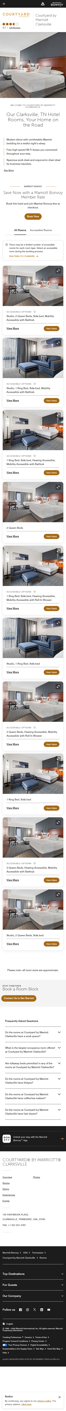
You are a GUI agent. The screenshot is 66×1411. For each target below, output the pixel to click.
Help (5, 1353)
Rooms (6, 1183)
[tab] (20, 230)
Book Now (33, 216)
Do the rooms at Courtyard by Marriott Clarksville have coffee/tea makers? (26, 1096)
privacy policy (44, 1401)
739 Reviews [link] (14, 28)
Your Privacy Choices (17, 1345)
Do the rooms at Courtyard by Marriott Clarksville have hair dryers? (26, 1111)
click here (26, 1404)
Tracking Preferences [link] (12, 1337)
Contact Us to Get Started (19, 998)
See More (9, 170)
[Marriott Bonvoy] (55, 4)
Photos (36, 1177)
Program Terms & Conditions (15, 1341)
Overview (7, 1177)
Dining (6, 1189)
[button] (42, 3)
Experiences (9, 1195)
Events (6, 1201)
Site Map (40, 1349)
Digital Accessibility (39, 1345)
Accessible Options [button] (19, 312)
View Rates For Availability (22, 256)
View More (13, 328)
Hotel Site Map (53, 1349)
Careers (28, 1337)
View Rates (51, 328)
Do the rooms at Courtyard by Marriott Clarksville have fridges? (26, 1080)
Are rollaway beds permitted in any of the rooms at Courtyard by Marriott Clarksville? (29, 1065)
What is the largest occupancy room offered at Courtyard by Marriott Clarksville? (30, 1049)
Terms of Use (41, 1337)
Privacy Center (37, 1341)
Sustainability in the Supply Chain (17, 1349)
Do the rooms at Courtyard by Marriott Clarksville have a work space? (26, 1034)
